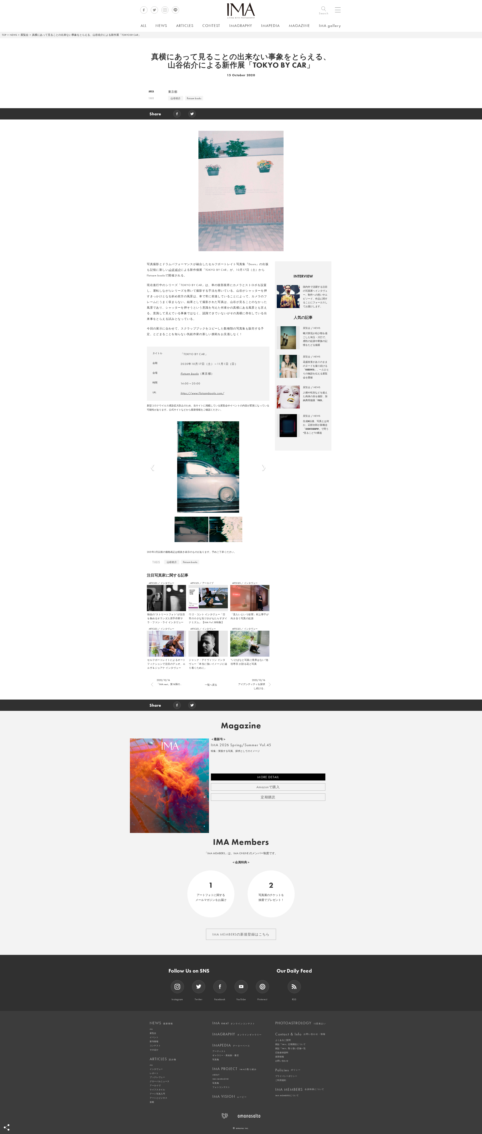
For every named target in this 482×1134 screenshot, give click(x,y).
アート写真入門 (157, 1093)
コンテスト (155, 1045)
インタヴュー (167, 583)
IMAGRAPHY (237, 1034)
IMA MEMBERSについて (287, 1095)
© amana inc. (241, 1128)
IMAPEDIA (231, 1045)
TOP (4, 35)
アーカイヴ (155, 1085)
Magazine (241, 725)
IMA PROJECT (234, 1068)
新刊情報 (154, 1041)
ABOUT (215, 1074)
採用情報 (279, 1056)
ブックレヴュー (157, 1077)
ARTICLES (153, 583)
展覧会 (24, 35)
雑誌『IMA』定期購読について (290, 1044)
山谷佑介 (176, 98)
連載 (152, 1102)
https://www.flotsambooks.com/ (202, 393)
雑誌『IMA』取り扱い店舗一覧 (290, 1048)
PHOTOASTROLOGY (300, 1023)
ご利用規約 (280, 1080)
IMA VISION (229, 1096)
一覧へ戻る (211, 684)
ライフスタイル (157, 1089)
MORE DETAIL (268, 777)
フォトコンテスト (221, 1087)
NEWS (13, 35)
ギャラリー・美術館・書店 (225, 1055)
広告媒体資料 (281, 1052)
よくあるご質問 (283, 1040)
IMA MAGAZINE (220, 1079)
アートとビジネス (158, 1098)
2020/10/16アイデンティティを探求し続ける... (251, 684)
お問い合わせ (281, 1060)
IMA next (233, 1023)
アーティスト (219, 1051)
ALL (151, 1029)
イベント (154, 1037)
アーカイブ (208, 583)
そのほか (154, 1049)
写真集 (215, 1059)
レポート (154, 1073)
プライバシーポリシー (286, 1076)
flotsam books (194, 98)
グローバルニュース (159, 1081)
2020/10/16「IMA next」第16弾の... (169, 682)
